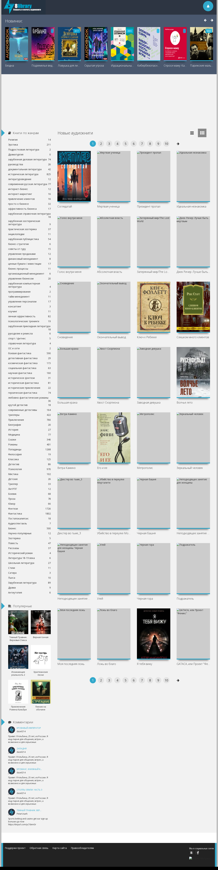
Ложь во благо (106, 664)
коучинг (29, 311)
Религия (29, 139)
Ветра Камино (66, 468)
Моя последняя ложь (70, 664)
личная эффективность (29, 316)
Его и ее (102, 468)
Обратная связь (39, 848)
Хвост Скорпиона (108, 402)
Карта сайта (59, 848)
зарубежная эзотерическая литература (29, 222)
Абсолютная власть (109, 272)
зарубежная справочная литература (29, 214)
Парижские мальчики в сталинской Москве (201, 65)
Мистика (29, 474)
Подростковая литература (29, 149)
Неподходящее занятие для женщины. (74, 598)
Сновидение (65, 337)
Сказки (29, 439)
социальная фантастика (29, 368)
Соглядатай (64, 206)
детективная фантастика (29, 358)
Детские (29, 479)
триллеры (29, 414)
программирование (29, 291)
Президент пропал (148, 206)
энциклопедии (29, 234)
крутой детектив (29, 405)
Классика (29, 459)
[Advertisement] (109, 100)
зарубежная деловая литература (29, 159)
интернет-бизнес (29, 189)
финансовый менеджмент (29, 258)
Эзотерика (29, 538)
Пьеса (29, 577)
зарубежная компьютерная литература (29, 285)
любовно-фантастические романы (29, 398)
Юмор (29, 503)
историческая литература (29, 174)
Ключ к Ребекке (147, 337)
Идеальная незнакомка (191, 206)
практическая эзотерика (29, 229)
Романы (29, 444)
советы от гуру (29, 249)
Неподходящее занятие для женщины (193, 533)
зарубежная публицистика (29, 239)
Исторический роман (29, 553)
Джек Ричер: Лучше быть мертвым (193, 272)
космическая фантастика (29, 363)
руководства (29, 164)
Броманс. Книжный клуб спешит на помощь (42, 769)
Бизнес (29, 528)
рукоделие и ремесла (29, 333)
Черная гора (145, 598)
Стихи (29, 567)
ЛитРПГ (29, 488)
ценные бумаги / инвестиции (29, 263)
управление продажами (29, 253)
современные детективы (29, 410)
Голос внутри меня (69, 272)
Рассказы (29, 548)
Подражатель (185, 598)
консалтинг (29, 306)
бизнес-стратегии (29, 244)
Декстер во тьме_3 (69, 533)
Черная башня (146, 533)
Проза (29, 498)
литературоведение (29, 179)
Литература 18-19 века (29, 558)
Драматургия (29, 154)
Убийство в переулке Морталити (113, 533)
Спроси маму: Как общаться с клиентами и (175, 65)
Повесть (29, 543)
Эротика (29, 144)
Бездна (9, 65)
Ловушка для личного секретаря (69, 65)
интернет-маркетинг (29, 194)
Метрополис (145, 468)
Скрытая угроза (94, 65)
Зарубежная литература (29, 582)
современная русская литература (29, 184)
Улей (100, 598)
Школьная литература (29, 563)
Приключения (29, 419)
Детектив (29, 464)
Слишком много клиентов (193, 337)
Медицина (29, 434)
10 (166, 144)
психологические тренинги (29, 321)
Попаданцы (29, 449)
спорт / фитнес (29, 338)
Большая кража (67, 402)
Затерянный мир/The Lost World (153, 272)
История (29, 429)
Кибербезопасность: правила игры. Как (148, 65)
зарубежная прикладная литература (29, 327)
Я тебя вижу (144, 664)
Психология (29, 469)
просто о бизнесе (29, 203)
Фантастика (29, 513)
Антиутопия (29, 592)
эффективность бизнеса (29, 208)
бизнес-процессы (29, 268)
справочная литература (29, 343)
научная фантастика (29, 373)
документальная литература (29, 169)
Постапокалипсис (29, 518)
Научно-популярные (29, 533)
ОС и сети (29, 348)
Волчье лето (185, 402)
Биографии (29, 424)
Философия (29, 454)
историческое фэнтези (29, 378)
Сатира (29, 572)
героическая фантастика (29, 392)
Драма (29, 587)
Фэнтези (29, 508)
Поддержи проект (15, 848)
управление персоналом (29, 301)
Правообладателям (82, 848)
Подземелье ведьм (43, 65)
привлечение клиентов (29, 198)
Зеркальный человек (190, 468)
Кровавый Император (29, 728)
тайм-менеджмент (29, 296)
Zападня (22, 748)
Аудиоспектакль (29, 523)
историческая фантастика (29, 382)
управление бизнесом (29, 278)
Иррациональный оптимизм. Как (122, 65)
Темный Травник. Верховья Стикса (36, 810)
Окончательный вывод (111, 337)
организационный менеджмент (29, 273)
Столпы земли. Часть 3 (29, 789)
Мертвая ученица (108, 206)
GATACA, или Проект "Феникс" (193, 664)
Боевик (29, 493)
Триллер (29, 484)
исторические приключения (29, 387)
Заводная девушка (148, 402)
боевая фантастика (29, 353)
